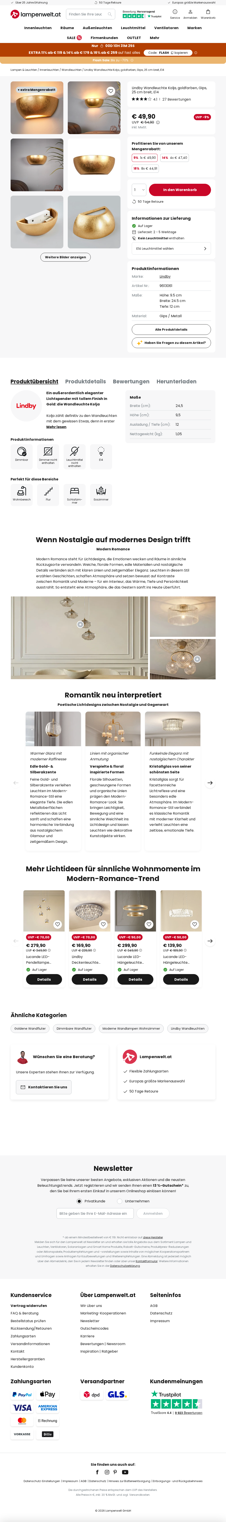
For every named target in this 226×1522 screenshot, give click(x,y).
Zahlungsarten (23, 1336)
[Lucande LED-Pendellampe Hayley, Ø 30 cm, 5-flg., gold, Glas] (44, 938)
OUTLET (134, 37)
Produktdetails (85, 381)
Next (210, 941)
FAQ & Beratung (24, 1313)
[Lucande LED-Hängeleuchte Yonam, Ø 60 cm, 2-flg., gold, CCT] (135, 938)
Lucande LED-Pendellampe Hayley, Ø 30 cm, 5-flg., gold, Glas (43, 959)
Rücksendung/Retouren (31, 1328)
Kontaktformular (147, 1261)
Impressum (160, 1320)
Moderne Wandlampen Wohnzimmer (131, 1028)
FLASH (168, 53)
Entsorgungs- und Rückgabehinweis (178, 1481)
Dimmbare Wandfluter (74, 1028)
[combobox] (90, 14)
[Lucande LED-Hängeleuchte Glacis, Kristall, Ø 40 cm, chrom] (181, 938)
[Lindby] (26, 406)
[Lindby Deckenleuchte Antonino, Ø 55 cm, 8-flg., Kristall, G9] (89, 938)
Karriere (87, 1336)
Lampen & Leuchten (24, 70)
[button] (37, 165)
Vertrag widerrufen (29, 1305)
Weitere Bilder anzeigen (65, 257)
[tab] (34, 381)
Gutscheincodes (94, 1328)
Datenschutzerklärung (125, 1266)
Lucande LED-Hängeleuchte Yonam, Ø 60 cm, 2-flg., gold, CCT (134, 959)
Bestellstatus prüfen (28, 1320)
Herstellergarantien (28, 1359)
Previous (16, 941)
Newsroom (116, 1343)
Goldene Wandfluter (30, 1028)
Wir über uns (91, 1305)
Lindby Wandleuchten (188, 1028)
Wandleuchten (72, 70)
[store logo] (36, 14)
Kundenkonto (22, 1366)
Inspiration (89, 1351)
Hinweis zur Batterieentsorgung (129, 1481)
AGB (154, 1305)
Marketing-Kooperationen (103, 1313)
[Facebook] (100, 1472)
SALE (71, 37)
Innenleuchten (49, 70)
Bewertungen (131, 381)
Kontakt (17, 1351)
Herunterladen (177, 381)
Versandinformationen (30, 1343)
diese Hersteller (153, 1237)
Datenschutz (161, 1313)
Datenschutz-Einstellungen (42, 1481)
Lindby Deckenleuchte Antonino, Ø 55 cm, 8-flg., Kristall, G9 (88, 959)
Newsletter (90, 1320)
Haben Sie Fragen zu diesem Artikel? (175, 343)
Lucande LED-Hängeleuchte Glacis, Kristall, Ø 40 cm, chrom (180, 959)
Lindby (165, 276)
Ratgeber (110, 1351)
